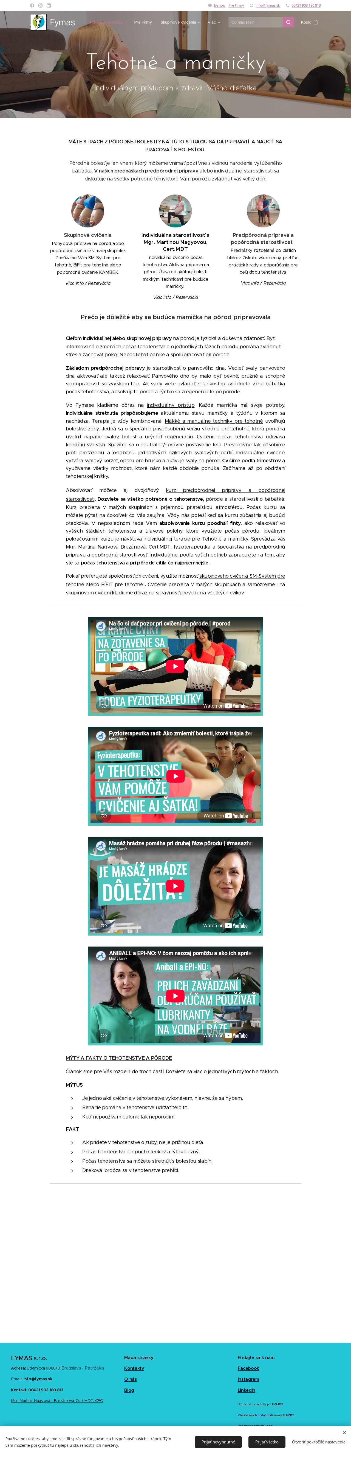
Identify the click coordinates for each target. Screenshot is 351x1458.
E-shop (219, 5)
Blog (129, 1390)
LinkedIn (246, 1390)
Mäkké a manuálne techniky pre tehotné (214, 421)
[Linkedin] (48, 5)
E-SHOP (277, 1404)
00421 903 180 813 (306, 5)
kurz (171, 490)
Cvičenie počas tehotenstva (230, 437)
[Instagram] (40, 5)
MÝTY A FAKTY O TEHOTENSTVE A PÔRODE (119, 1058)
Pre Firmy (236, 5)
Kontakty (134, 1368)
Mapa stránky (138, 1357)
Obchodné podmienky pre (254, 1404)
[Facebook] (32, 5)
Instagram (248, 1379)
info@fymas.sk (268, 5)
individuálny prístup (170, 405)
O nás (130, 1379)
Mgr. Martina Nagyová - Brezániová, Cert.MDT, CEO (57, 1400)
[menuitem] (109, 22)
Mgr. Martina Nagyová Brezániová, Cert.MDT (118, 547)
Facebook (248, 1368)
